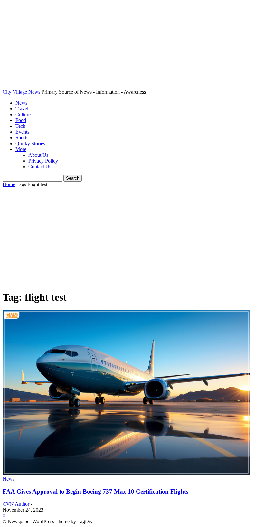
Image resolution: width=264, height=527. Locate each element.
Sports (21, 137)
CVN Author (16, 504)
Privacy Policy (43, 161)
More (20, 149)
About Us (38, 155)
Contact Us (39, 166)
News (21, 103)
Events (22, 132)
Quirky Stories (30, 143)
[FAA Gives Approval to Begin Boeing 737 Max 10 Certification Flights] (126, 473)
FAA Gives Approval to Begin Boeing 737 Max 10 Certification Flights (95, 491)
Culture (23, 114)
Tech (20, 126)
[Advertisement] (132, 239)
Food (20, 120)
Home (9, 184)
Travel (21, 108)
